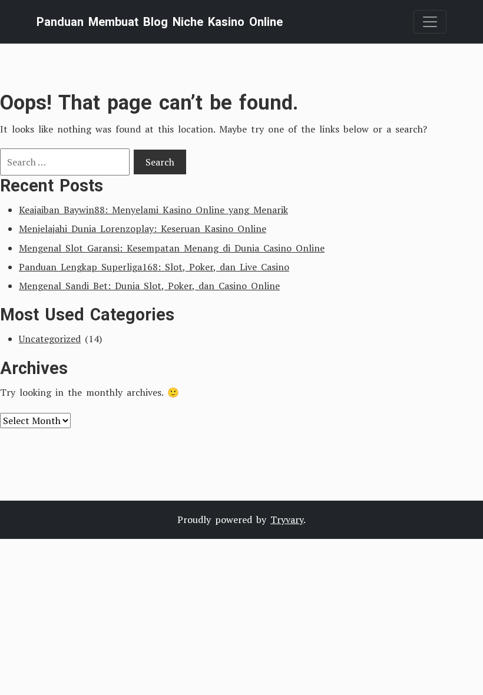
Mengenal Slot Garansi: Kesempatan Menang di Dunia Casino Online (172, 247)
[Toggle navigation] (429, 22)
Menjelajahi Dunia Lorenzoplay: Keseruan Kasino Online (142, 228)
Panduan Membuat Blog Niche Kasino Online (160, 22)
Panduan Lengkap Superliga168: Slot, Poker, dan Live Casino (154, 266)
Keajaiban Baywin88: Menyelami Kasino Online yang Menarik (153, 209)
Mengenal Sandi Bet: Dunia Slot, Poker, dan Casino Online (149, 285)
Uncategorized (50, 338)
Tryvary (286, 519)
